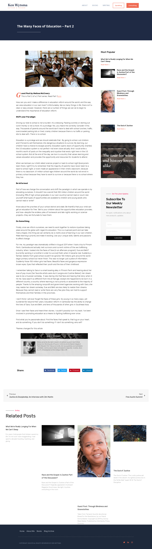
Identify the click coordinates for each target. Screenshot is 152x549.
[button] (49, 370)
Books (95, 5)
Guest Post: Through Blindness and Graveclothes (125, 93)
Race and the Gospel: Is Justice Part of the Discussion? (126, 72)
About (85, 5)
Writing (106, 5)
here (59, 96)
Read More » (105, 65)
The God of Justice (125, 126)
